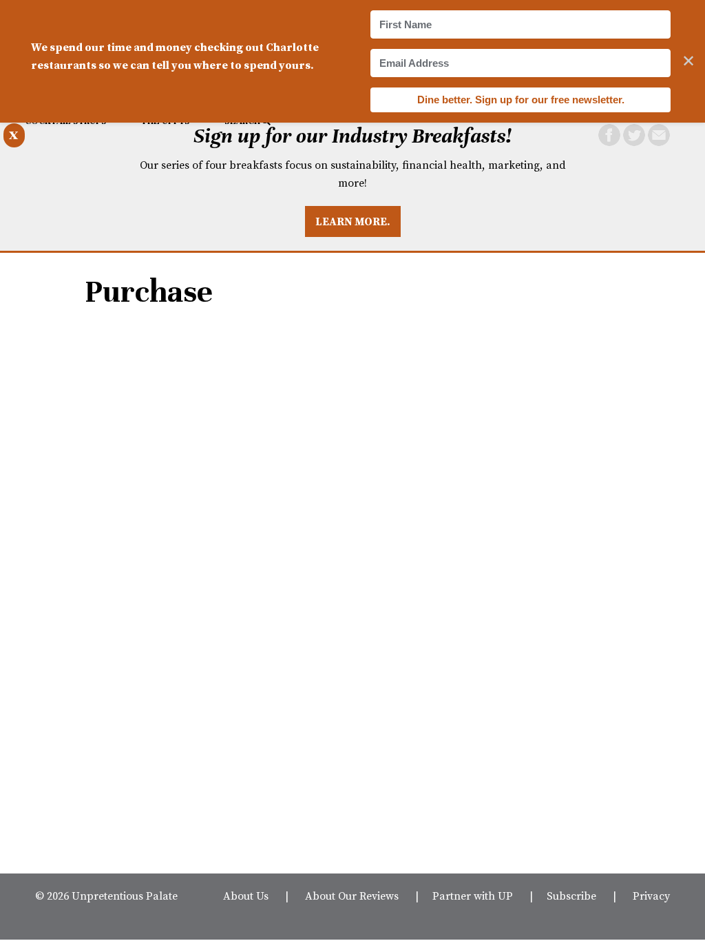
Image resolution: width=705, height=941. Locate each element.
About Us (246, 895)
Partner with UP (472, 895)
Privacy (651, 895)
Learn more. (352, 221)
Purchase (149, 292)
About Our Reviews (352, 895)
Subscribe (571, 895)
